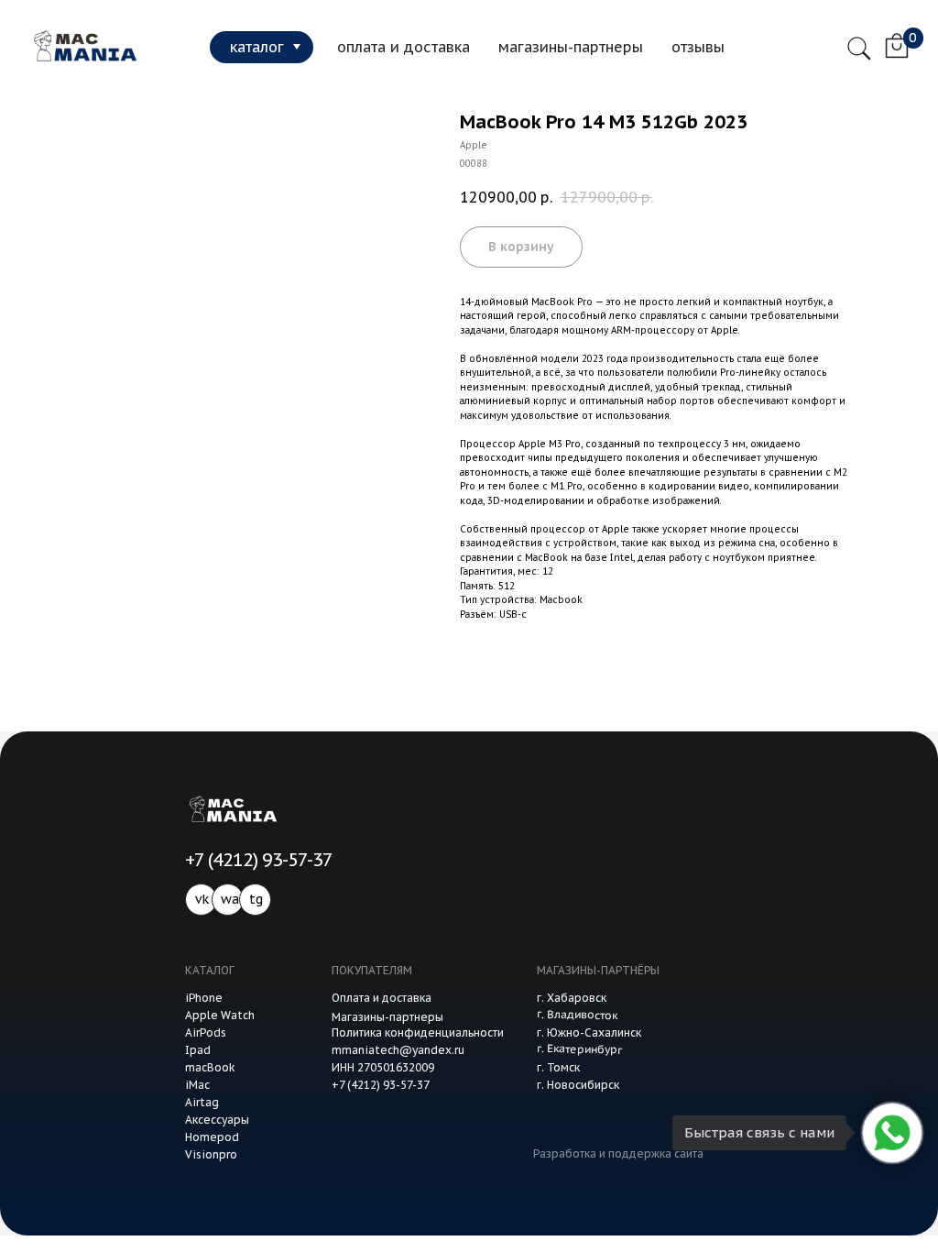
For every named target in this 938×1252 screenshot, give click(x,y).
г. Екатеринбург (579, 1049)
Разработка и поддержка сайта (618, 1153)
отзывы (698, 47)
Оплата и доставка (381, 998)
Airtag (202, 1102)
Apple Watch (220, 1015)
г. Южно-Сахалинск (589, 1032)
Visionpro (211, 1154)
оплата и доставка (403, 47)
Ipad (198, 1050)
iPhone (204, 998)
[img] (81, 46)
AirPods (205, 1032)
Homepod (212, 1137)
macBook (210, 1067)
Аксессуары (217, 1119)
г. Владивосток (577, 1015)
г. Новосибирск (578, 1085)
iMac (197, 1085)
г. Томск (558, 1067)
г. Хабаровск (571, 998)
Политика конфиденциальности (418, 1032)
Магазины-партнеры (387, 1017)
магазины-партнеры (570, 47)
